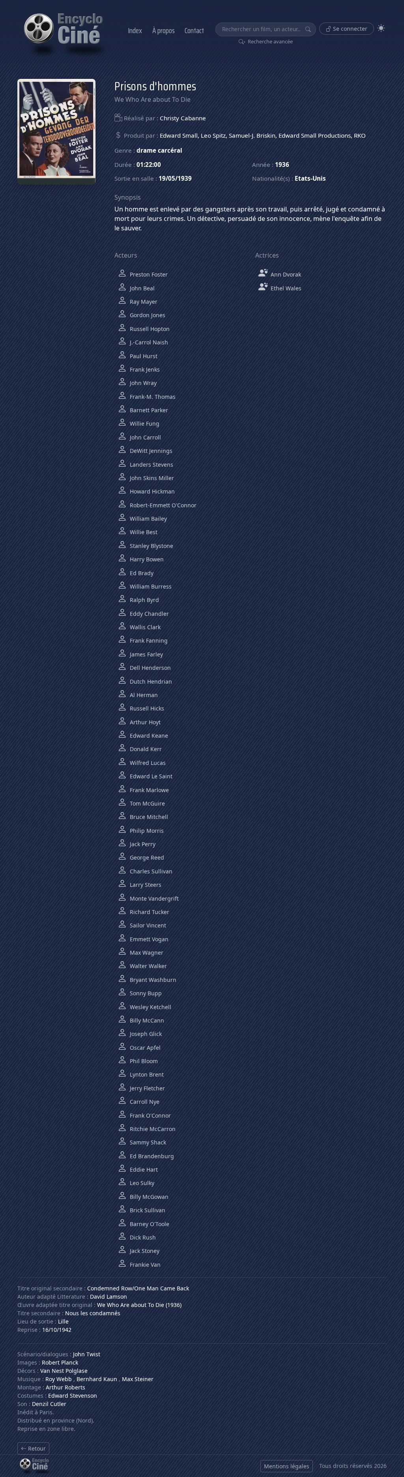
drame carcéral (159, 150)
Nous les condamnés (92, 1313)
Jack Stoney (143, 1251)
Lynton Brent (146, 1074)
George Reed (146, 857)
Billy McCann (146, 1020)
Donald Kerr (145, 749)
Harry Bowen (146, 559)
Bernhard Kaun (97, 1379)
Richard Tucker (148, 912)
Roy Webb (58, 1379)
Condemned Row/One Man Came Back (138, 1288)
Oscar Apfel (144, 1047)
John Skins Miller (151, 478)
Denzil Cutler (49, 1404)
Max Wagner (145, 952)
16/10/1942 (56, 1329)
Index (135, 30)
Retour (36, 1448)
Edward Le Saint (150, 776)
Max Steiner (137, 1379)
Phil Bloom (143, 1061)
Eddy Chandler (148, 613)
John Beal (141, 288)
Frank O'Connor (149, 1115)
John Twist (86, 1354)
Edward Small (179, 135)
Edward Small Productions (315, 135)
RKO (360, 135)
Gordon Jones (146, 315)
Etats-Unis (310, 178)
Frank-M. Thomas (152, 396)
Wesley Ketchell (149, 1007)
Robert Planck (60, 1362)
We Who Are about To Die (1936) (139, 1305)
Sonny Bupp (145, 993)
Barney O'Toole (148, 1224)
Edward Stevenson (72, 1395)
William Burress (150, 586)
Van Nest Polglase (64, 1370)
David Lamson (108, 1296)
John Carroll (144, 437)
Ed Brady (140, 573)
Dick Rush (142, 1237)
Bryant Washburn (152, 979)
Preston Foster (148, 274)
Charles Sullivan (150, 871)
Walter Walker (147, 966)
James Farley (145, 654)
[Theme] (381, 28)
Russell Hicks (146, 708)
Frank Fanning (148, 640)
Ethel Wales (285, 288)
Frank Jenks (144, 369)
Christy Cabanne (183, 118)
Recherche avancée (270, 41)
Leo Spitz (213, 135)
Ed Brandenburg (151, 1156)
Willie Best (142, 532)
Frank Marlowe (148, 790)
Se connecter (349, 28)
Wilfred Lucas (147, 763)
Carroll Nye (143, 1101)
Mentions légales (286, 1466)
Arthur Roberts (65, 1387)
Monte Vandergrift (153, 898)
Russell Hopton (149, 329)
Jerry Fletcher (146, 1088)
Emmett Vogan (148, 939)
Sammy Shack (147, 1142)
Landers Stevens (150, 464)
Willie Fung (143, 423)
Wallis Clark (144, 627)
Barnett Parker (148, 410)
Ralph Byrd (143, 600)
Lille (63, 1321)
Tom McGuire (146, 803)
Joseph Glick (145, 1034)
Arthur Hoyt (144, 722)
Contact (194, 30)
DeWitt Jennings (150, 450)
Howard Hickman (151, 491)
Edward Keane (148, 735)
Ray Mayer (142, 301)
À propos (163, 30)
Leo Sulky (141, 1183)
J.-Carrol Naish (148, 342)
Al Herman (143, 695)
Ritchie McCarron (152, 1129)
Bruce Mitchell (148, 817)
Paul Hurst (142, 356)
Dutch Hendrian (150, 681)
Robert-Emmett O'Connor (162, 505)
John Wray (142, 383)
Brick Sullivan (146, 1210)
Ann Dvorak (285, 274)
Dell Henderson (149, 667)
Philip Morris (146, 830)
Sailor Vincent (147, 925)
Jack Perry (141, 844)
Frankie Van (144, 1264)
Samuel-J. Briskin (252, 135)
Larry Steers (144, 884)
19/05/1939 (175, 178)
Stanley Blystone (150, 546)
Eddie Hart (143, 1169)
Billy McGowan (148, 1196)
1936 (282, 164)
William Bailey (147, 518)
